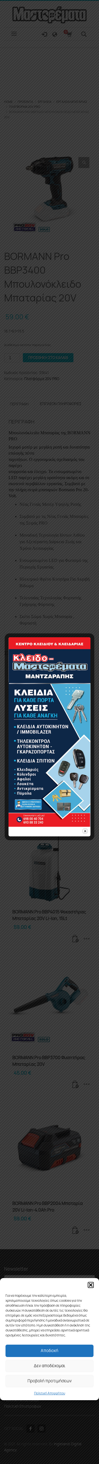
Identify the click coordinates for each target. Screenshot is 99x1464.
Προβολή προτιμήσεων (50, 1381)
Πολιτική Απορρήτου (49, 1393)
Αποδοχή (49, 1350)
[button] (91, 1285)
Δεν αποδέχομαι (49, 1366)
